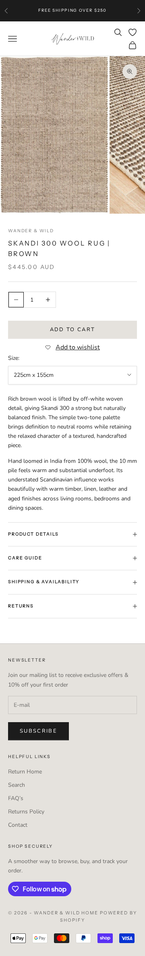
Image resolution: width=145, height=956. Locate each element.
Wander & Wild (31, 230)
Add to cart (72, 329)
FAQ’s (15, 798)
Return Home (25, 771)
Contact (17, 825)
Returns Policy (26, 811)
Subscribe (38, 731)
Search (16, 785)
